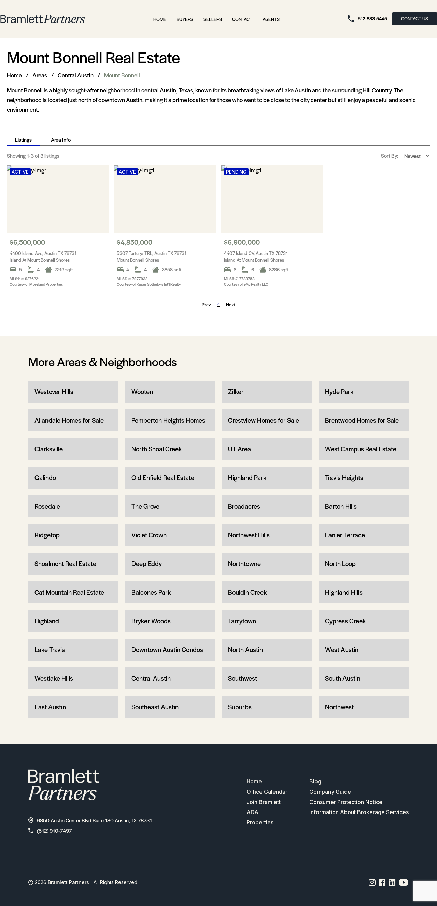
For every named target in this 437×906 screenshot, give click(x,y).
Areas (39, 75)
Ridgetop (47, 535)
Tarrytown (242, 620)
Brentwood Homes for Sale (362, 420)
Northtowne (244, 563)
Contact (242, 19)
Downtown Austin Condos (167, 649)
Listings (23, 139)
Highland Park (247, 477)
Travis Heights (344, 477)
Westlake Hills (53, 678)
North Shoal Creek (156, 449)
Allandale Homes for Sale (69, 420)
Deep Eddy (146, 563)
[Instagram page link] (372, 882)
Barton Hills (341, 506)
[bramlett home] (42, 19)
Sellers (212, 19)
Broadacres (244, 506)
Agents (271, 19)
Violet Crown (149, 535)
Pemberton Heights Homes (168, 420)
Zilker (236, 391)
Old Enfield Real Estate (162, 477)
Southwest (242, 678)
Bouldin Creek (247, 592)
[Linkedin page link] (392, 882)
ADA (252, 812)
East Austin (50, 706)
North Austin (245, 649)
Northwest (339, 706)
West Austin (341, 649)
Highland (46, 620)
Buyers (185, 19)
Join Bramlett (263, 802)
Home (159, 19)
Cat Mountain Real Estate (69, 592)
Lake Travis (49, 649)
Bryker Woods (151, 620)
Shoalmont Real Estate (65, 563)
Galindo (45, 477)
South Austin (342, 678)
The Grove (145, 506)
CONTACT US (414, 18)
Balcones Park (151, 592)
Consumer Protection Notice (345, 802)
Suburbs (240, 706)
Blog (315, 781)
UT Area (239, 449)
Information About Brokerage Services (359, 812)
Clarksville (48, 449)
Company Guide (330, 791)
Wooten (142, 391)
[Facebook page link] (382, 882)
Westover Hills (53, 391)
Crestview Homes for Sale (263, 420)
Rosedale (47, 506)
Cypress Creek (345, 620)
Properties (259, 822)
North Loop (340, 563)
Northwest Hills (249, 535)
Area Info (61, 139)
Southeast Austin (155, 706)
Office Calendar (266, 791)
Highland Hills (344, 592)
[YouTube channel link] (403, 882)
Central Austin (76, 75)
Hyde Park (339, 391)
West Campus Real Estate (360, 449)
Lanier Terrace (345, 535)
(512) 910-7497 (54, 830)
